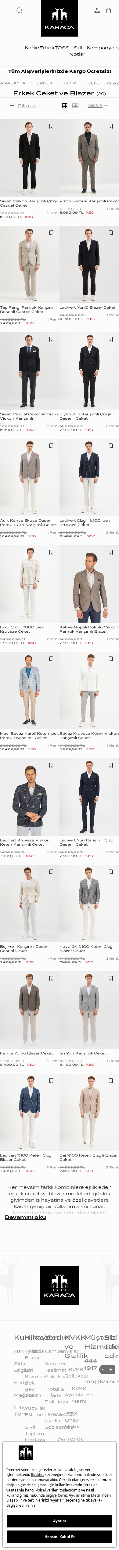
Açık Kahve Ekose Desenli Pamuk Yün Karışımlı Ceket (28, 522)
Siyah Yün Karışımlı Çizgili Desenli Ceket (86, 416)
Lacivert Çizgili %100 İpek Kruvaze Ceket (85, 522)
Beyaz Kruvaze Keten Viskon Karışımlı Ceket (89, 735)
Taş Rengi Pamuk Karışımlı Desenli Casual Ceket (27, 309)
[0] (108, 11)
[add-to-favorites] (51, 126)
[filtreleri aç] (12, 106)
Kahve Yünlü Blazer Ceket (26, 1053)
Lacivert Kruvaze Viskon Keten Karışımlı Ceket (25, 842)
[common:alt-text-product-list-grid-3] (65, 106)
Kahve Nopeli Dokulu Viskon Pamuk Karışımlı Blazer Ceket (89, 631)
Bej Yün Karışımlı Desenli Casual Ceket (25, 948)
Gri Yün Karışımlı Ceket (83, 1053)
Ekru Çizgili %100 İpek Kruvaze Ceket (22, 629)
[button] (21, 10)
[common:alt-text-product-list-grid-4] (75, 106)
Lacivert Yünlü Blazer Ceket (87, 307)
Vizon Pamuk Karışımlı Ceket (89, 201)
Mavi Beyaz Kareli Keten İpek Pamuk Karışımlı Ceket (29, 735)
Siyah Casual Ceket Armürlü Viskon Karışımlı (29, 416)
